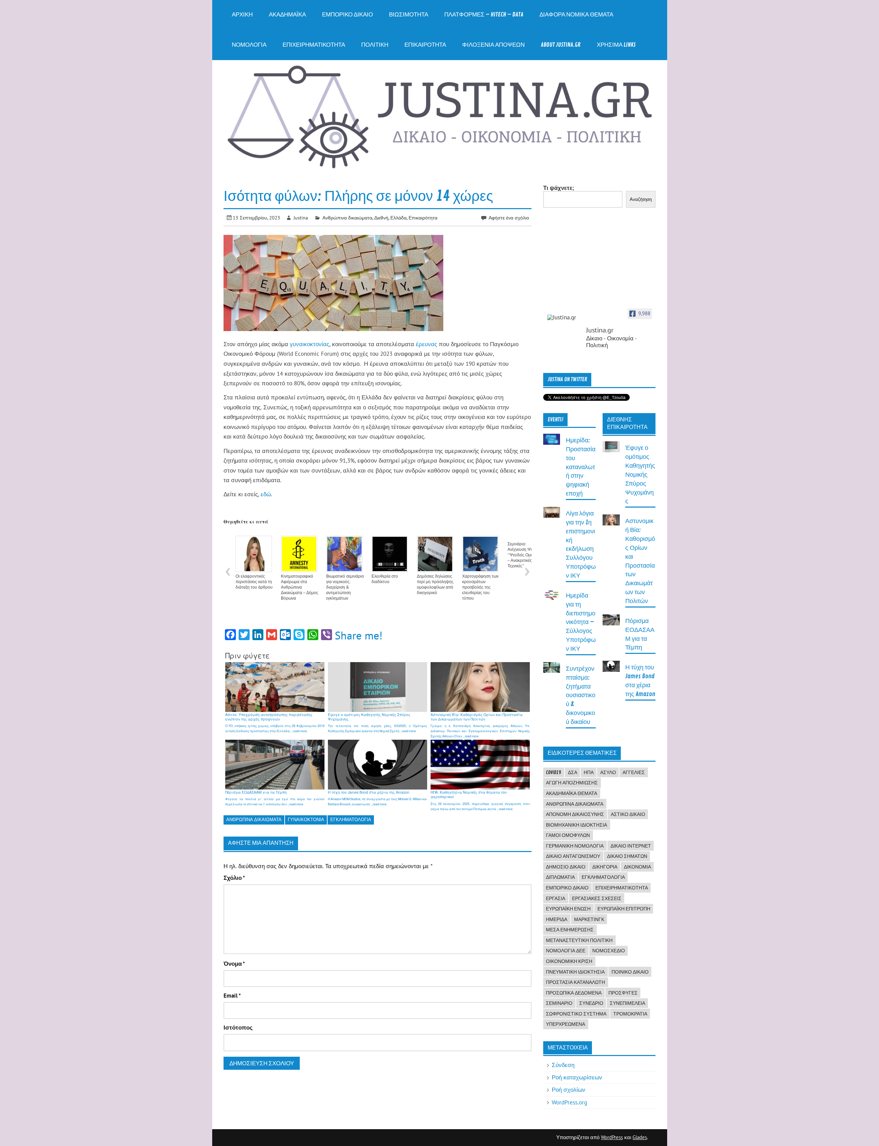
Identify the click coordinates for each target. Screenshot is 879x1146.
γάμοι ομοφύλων (568, 835)
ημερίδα (556, 919)
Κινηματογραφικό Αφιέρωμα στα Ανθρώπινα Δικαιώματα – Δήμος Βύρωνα (299, 587)
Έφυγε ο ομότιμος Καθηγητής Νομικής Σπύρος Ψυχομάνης (640, 474)
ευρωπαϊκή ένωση (568, 909)
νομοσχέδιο (608, 951)
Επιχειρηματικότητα (314, 44)
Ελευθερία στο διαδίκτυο (385, 579)
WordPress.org (569, 1102)
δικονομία (637, 867)
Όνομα (234, 964)
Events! (555, 419)
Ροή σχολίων (568, 1089)
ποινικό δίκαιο (630, 972)
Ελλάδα (398, 217)
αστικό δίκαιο (628, 814)
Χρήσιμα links (616, 44)
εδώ (266, 494)
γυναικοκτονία (306, 819)
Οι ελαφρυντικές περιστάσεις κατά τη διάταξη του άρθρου (254, 582)
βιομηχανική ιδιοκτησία (576, 825)
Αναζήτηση (641, 199)
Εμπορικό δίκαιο (347, 14)
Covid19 (553, 772)
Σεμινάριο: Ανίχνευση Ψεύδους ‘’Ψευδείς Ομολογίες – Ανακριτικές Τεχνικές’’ (526, 555)
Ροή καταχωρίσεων (577, 1077)
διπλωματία (560, 877)
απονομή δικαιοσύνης (575, 814)
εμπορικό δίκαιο (567, 888)
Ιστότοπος (238, 1028)
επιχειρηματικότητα (621, 888)
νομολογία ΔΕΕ (565, 951)
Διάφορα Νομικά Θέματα (576, 14)
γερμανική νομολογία (575, 846)
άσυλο (608, 772)
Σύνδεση (563, 1065)
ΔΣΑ (572, 772)
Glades (639, 1137)
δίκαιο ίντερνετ (630, 846)
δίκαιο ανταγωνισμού (573, 856)
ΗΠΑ (589, 772)
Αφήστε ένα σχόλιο (509, 217)
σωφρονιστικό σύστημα (576, 1014)
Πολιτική (374, 44)
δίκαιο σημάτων (627, 856)
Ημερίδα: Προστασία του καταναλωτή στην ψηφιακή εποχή (580, 467)
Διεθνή (381, 217)
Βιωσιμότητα (408, 14)
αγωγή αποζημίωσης (572, 783)
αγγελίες (634, 772)
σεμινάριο (559, 1003)
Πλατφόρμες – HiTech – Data (483, 14)
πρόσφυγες (623, 993)
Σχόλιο (234, 878)
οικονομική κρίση (569, 961)
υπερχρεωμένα (565, 1024)
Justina (301, 217)
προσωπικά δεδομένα (574, 993)
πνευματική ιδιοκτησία (575, 972)
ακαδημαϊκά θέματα (571, 793)
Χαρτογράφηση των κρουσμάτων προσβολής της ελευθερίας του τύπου (480, 587)
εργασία (555, 898)
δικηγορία (604, 867)
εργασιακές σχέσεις (596, 898)
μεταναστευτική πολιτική (579, 940)
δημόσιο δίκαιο (565, 867)
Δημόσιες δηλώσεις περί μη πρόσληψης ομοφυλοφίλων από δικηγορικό (435, 584)
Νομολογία (249, 44)
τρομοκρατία (630, 1014)
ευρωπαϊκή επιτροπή (623, 909)
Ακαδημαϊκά (287, 14)
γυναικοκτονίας (309, 344)
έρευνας (427, 344)
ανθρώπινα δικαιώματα (254, 819)
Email (232, 996)
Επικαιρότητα (425, 44)
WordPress (612, 1137)
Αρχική (242, 14)
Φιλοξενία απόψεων (493, 44)
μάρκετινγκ (589, 919)
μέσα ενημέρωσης (570, 930)
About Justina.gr (561, 44)
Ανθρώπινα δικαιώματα (347, 217)
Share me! (359, 635)
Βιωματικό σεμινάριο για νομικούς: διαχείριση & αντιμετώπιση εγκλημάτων (345, 587)
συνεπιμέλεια (627, 1003)
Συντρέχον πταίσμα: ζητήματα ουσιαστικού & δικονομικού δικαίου (580, 695)
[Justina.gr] (564, 317)
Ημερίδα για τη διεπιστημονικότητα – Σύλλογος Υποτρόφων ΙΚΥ (581, 622)
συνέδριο (591, 1003)
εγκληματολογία (350, 819)
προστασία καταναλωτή (575, 982)
